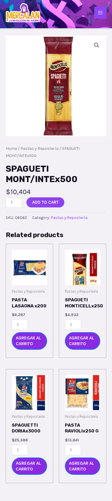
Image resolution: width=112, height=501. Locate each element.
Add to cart (45, 202)
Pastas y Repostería (39, 148)
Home (11, 148)
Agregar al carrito (28, 340)
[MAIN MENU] (100, 13)
